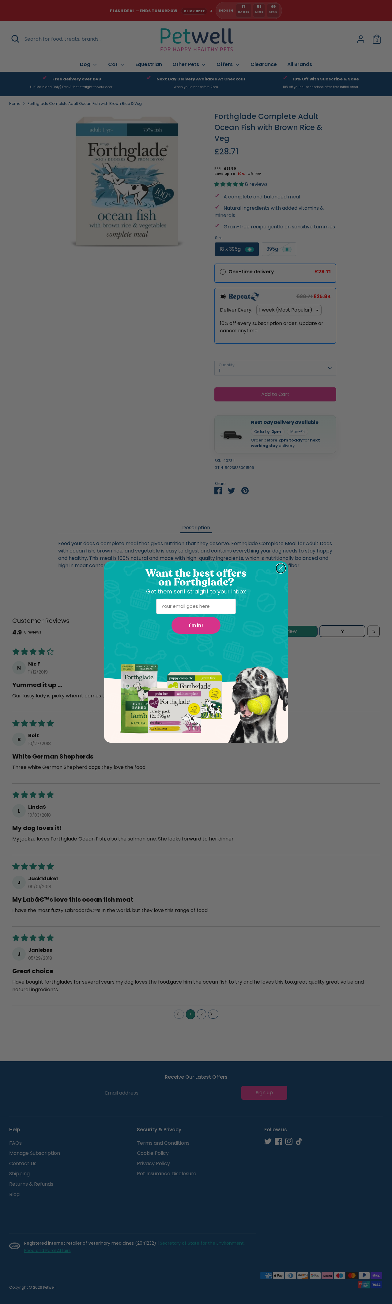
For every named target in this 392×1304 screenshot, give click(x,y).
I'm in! (196, 625)
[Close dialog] (280, 568)
